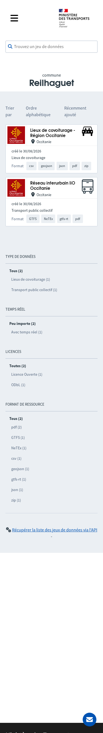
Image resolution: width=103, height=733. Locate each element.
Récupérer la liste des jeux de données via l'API (54, 530)
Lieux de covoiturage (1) (30, 279)
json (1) (17, 489)
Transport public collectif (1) (34, 289)
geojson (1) (20, 468)
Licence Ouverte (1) (26, 374)
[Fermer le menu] (30, 18)
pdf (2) (16, 427)
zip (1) (16, 500)
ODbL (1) (18, 384)
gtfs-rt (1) (18, 479)
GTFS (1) (18, 437)
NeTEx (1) (18, 447)
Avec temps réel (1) (26, 332)
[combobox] (51, 47)
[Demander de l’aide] (89, 719)
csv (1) (16, 458)
